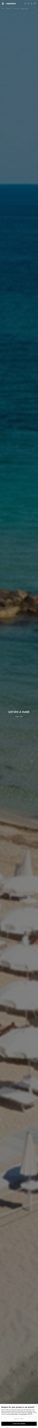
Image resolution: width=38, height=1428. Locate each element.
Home (3, 8)
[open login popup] (32, 3)
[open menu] (35, 3)
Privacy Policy (14, 1414)
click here (30, 1412)
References (9, 8)
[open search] (25, 3)
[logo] (9, 3)
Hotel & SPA (16, 8)
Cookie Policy (23, 1414)
